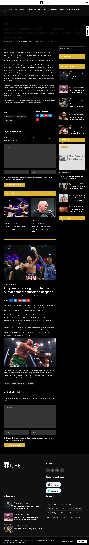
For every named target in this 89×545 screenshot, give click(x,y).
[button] (49, 193)
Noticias (77, 513)
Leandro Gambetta (13, 296)
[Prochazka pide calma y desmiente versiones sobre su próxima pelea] (63, 89)
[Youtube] (46, 115)
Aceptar (81, 541)
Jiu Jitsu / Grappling (53, 508)
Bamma (49, 504)
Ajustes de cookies (68, 541)
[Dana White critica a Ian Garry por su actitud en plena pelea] (63, 75)
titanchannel (27, 41)
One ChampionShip (52, 517)
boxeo (7, 383)
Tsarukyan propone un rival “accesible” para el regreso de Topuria (77, 133)
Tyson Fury (31, 383)
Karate (70, 508)
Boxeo (61, 504)
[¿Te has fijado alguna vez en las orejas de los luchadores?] (63, 209)
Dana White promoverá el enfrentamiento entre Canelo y (14, 229)
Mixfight (54, 513)
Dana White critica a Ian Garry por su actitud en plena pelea (77, 79)
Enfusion (69, 504)
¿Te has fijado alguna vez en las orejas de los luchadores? (76, 211)
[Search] (87, 3)
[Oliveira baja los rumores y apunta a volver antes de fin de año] (63, 102)
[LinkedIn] (50, 115)
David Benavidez (21, 116)
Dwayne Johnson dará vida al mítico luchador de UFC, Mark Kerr (77, 200)
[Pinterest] (37, 119)
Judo (63, 508)
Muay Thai (69, 513)
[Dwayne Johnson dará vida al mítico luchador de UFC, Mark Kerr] (63, 198)
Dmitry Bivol (8, 120)
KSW (48, 513)
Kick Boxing (78, 508)
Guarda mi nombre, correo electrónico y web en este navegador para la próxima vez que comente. (29, 179)
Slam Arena (64, 517)
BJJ (55, 504)
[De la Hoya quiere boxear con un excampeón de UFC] (72, 157)
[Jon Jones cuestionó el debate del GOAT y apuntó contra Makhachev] (63, 116)
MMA (70, 71)
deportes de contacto (18, 383)
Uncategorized (75, 517)
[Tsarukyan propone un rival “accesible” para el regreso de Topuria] (63, 129)
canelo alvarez (9, 116)
